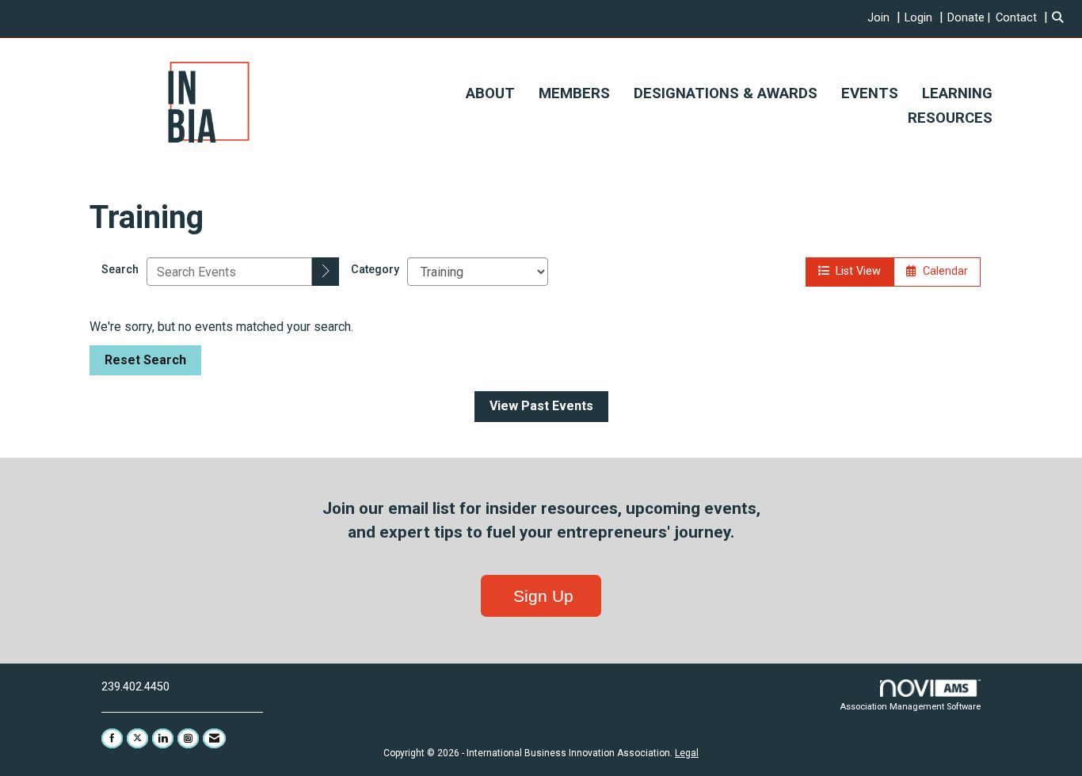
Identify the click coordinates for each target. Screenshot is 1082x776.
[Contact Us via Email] (214, 738)
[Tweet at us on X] (137, 738)
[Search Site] (1061, 18)
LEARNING (957, 93)
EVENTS (869, 93)
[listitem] (886, 18)
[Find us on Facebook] (112, 738)
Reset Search (145, 359)
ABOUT (490, 93)
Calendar (942, 271)
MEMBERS (574, 93)
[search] (325, 271)
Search (120, 269)
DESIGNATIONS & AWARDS (725, 93)
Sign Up (541, 596)
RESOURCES (950, 118)
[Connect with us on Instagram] (188, 738)
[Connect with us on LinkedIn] (162, 738)
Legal (687, 753)
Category (375, 269)
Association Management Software (910, 707)
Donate (966, 18)
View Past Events (541, 405)
